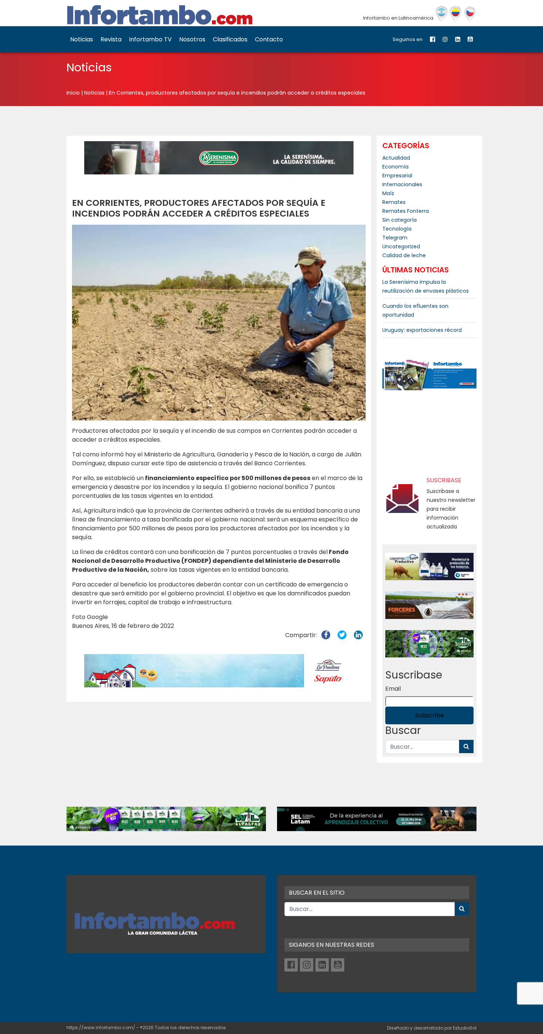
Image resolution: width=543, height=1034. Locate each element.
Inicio (73, 92)
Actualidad (396, 157)
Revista (111, 39)
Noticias (81, 39)
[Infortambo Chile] (470, 14)
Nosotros (192, 39)
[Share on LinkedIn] (358, 635)
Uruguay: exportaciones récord (422, 330)
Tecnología (396, 228)
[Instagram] (445, 39)
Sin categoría (399, 220)
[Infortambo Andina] (455, 14)
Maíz (388, 193)
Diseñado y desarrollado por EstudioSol (432, 1028)
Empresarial (397, 175)
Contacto (269, 39)
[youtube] (470, 39)
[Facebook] (432, 39)
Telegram (394, 237)
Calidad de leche (404, 255)
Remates (394, 202)
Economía (395, 166)
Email (393, 688)
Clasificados (230, 39)
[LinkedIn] (457, 39)
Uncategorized (401, 246)
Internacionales (402, 184)
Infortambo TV (150, 39)
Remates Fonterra (405, 211)
